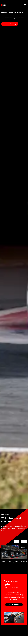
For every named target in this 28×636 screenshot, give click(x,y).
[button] (16, 541)
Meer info (24, 561)
